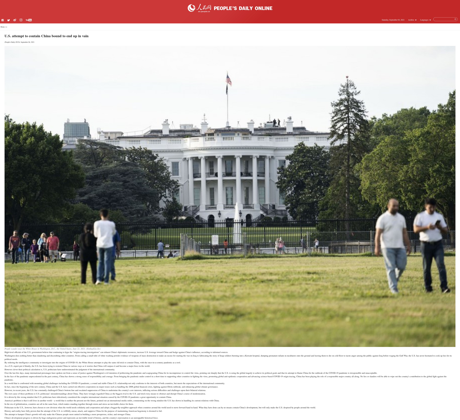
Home (3, 27)
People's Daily (10, 42)
